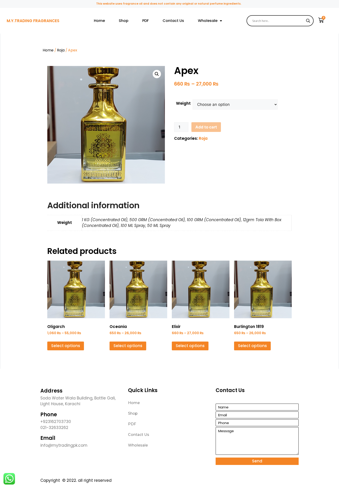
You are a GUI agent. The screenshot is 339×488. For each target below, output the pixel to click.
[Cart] (321, 20)
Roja (61, 50)
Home (99, 20)
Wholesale (207, 20)
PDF (145, 20)
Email (47, 438)
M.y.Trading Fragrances (33, 21)
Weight (183, 103)
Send (257, 461)
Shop (123, 20)
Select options (65, 345)
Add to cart (206, 127)
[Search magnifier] (308, 21)
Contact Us (173, 20)
